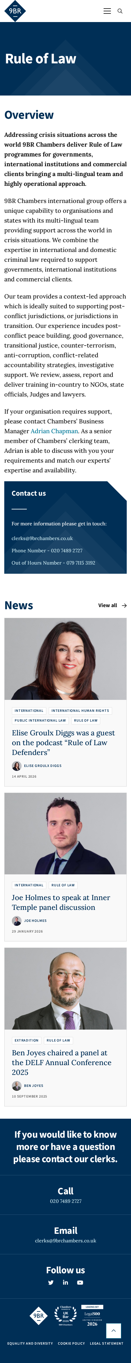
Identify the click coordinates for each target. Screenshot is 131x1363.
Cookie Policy (71, 1344)
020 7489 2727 (65, 1201)
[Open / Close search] (120, 11)
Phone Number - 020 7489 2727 (47, 550)
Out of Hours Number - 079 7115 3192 (53, 563)
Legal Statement (107, 1344)
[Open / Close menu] (107, 11)
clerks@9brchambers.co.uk (42, 538)
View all (107, 605)
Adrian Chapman (54, 431)
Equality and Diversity (30, 1344)
